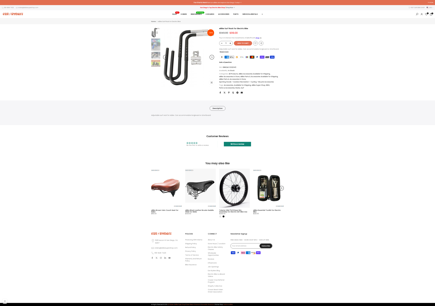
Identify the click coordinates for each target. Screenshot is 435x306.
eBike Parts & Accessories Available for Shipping (259, 76)
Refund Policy (190, 247)
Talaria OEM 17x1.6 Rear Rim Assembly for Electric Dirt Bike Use (233, 211)
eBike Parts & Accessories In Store (232, 79)
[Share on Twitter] (225, 93)
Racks (238, 88)
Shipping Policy (191, 244)
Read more (224, 52)
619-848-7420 (9, 7)
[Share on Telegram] (237, 93)
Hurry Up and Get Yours (229, 3)
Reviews (211, 259)
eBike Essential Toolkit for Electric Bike (267, 211)
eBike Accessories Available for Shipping (254, 74)
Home (153, 21)
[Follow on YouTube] (169, 258)
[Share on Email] (242, 93)
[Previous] (165, 57)
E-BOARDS (210, 14)
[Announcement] (217, 2)
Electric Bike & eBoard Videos (216, 275)
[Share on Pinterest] (229, 93)
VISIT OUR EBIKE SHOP (418, 7)
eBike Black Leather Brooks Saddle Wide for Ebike (199, 211)
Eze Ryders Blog (214, 271)
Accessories (228, 85)
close (5, 2)
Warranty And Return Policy (193, 260)
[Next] (212, 57)
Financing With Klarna (193, 240)
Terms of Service (192, 255)
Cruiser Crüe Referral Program (216, 281)
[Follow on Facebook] (152, 258)
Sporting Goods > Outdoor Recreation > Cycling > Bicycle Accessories (246, 82)
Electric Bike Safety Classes (215, 248)
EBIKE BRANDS (197, 14)
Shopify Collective (215, 286)
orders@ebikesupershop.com (28, 7)
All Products (233, 74)
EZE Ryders (171, 304)
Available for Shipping (242, 85)
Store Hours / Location (216, 244)
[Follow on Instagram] (161, 258)
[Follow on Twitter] (157, 258)
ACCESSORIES (223, 14)
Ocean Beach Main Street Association (215, 291)
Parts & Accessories (227, 88)
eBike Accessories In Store (229, 76)
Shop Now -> (230, 7)
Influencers (212, 263)
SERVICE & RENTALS (250, 14)
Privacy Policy (190, 251)
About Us (211, 240)
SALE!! (175, 14)
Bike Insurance (191, 265)
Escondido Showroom (207, 304)
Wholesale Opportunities (213, 254)
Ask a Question (225, 62)
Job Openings (213, 267)
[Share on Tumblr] (233, 93)
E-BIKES (184, 14)
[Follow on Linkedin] (165, 258)
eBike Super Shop (258, 85)
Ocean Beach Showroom (193, 304)
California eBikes (228, 304)
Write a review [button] (237, 144)
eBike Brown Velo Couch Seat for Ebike (164, 211)
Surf (242, 88)
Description (217, 108)
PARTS (235, 14)
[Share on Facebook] (220, 93)
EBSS (267, 85)
